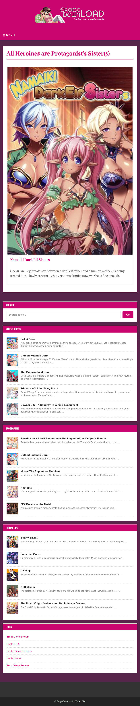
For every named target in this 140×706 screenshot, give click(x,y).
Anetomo (26, 487)
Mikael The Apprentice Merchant (41, 471)
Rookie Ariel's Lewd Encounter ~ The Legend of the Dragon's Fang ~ (63, 438)
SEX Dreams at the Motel (36, 504)
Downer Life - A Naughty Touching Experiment (49, 404)
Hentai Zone (14, 658)
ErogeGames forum (18, 636)
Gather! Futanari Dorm (34, 355)
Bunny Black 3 (30, 537)
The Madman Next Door (35, 372)
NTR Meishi (28, 586)
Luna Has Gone (30, 554)
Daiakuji (26, 570)
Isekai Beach (28, 339)
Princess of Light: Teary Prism (39, 388)
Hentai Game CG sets (19, 651)
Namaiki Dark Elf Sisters (30, 259)
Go (128, 314)
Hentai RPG (13, 643)
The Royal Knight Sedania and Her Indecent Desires (53, 603)
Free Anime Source (18, 665)
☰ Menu (9, 35)
